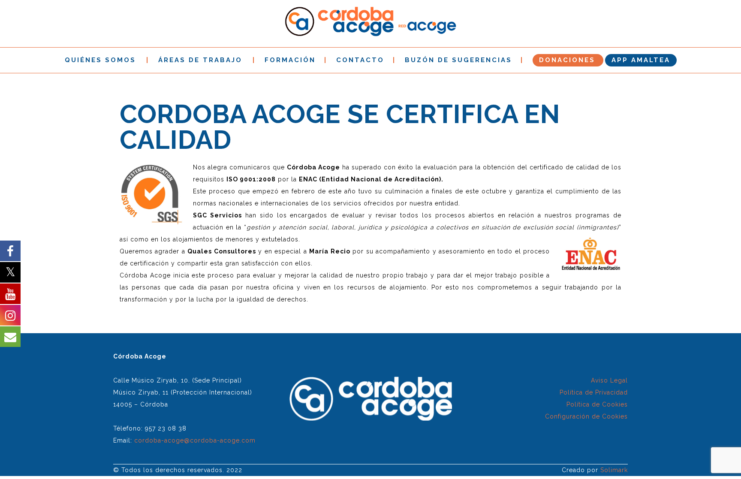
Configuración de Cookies (586, 416)
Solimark (614, 470)
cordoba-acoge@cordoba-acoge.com (195, 440)
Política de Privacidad (594, 392)
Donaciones (567, 60)
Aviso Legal (609, 380)
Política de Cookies (597, 404)
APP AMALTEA (640, 60)
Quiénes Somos (100, 60)
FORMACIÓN (290, 60)
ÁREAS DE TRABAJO (200, 60)
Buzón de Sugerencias (458, 60)
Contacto (360, 60)
